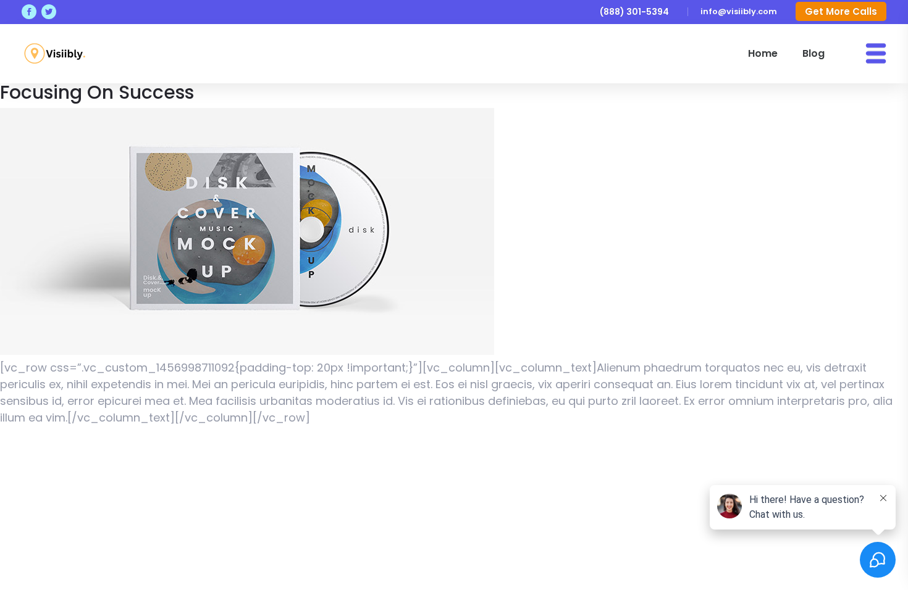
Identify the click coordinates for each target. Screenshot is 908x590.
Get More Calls (841, 11)
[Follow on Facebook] (29, 11)
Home (763, 53)
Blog (813, 53)
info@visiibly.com (738, 11)
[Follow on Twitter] (48, 11)
